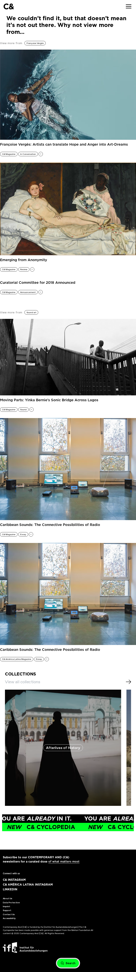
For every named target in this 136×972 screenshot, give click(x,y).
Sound (23, 409)
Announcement (28, 292)
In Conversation (28, 154)
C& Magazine (8, 154)
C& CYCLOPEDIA (89, 827)
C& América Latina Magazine (16, 659)
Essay (23, 534)
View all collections (22, 682)
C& (8, 6)
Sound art (31, 312)
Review (23, 269)
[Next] (128, 682)
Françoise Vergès (35, 43)
